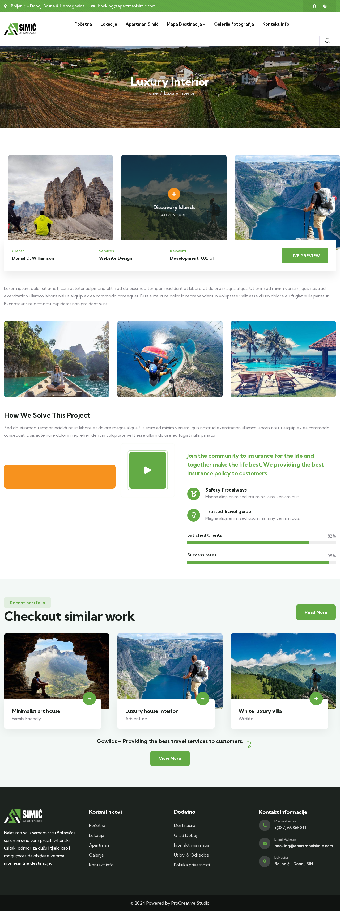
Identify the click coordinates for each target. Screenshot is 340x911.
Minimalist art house (36, 711)
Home (152, 93)
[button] (332, 205)
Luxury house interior (151, 711)
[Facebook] (314, 6)
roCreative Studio (192, 903)
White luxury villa (260, 711)
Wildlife (246, 718)
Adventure (136, 718)
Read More (316, 612)
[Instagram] (325, 6)
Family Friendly (26, 718)
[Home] (20, 29)
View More (170, 758)
